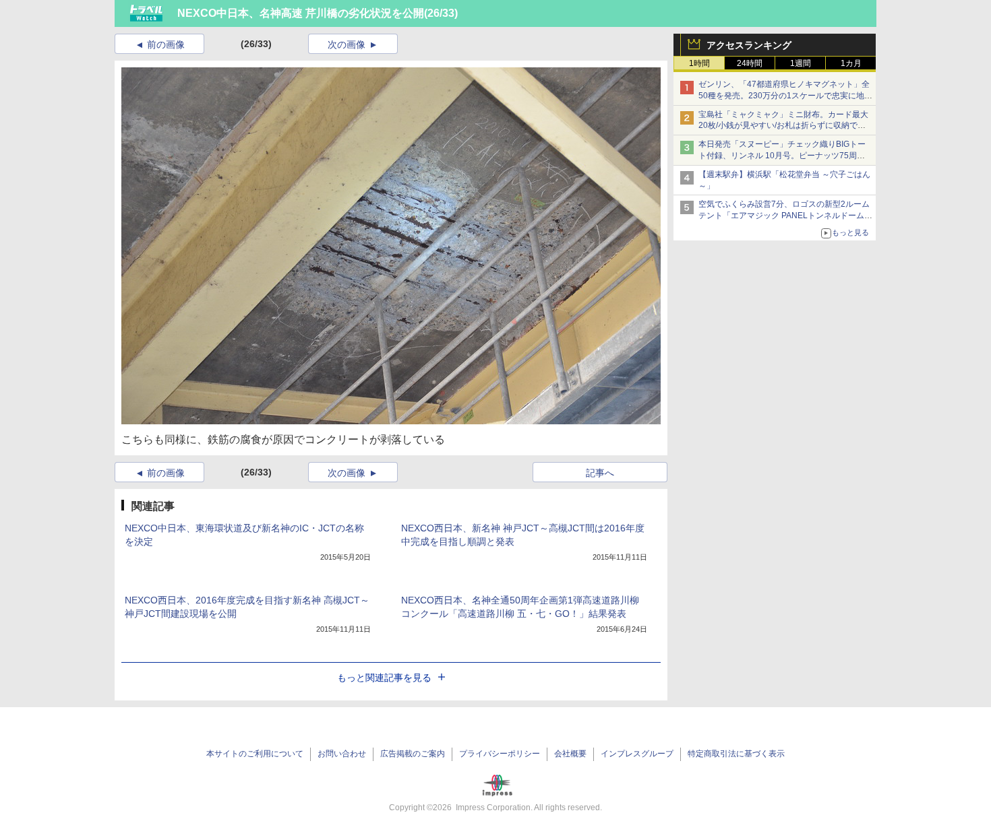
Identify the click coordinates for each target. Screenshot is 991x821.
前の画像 (166, 44)
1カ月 (851, 63)
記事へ (600, 472)
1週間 (800, 63)
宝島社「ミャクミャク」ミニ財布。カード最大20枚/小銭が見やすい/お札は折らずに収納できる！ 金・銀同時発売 (783, 126)
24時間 (749, 63)
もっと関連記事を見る (384, 677)
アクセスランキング (749, 45)
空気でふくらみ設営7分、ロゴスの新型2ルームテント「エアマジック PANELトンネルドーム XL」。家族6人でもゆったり (784, 215)
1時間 (699, 63)
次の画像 (346, 44)
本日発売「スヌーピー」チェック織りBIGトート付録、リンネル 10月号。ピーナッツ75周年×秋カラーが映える (784, 155)
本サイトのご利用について (254, 753)
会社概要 (570, 753)
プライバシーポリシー (499, 753)
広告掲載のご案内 (412, 753)
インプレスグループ (637, 753)
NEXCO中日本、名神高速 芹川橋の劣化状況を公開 (300, 13)
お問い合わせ (342, 753)
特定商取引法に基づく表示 (736, 753)
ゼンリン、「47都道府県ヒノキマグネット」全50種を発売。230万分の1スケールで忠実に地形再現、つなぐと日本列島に (785, 95)
